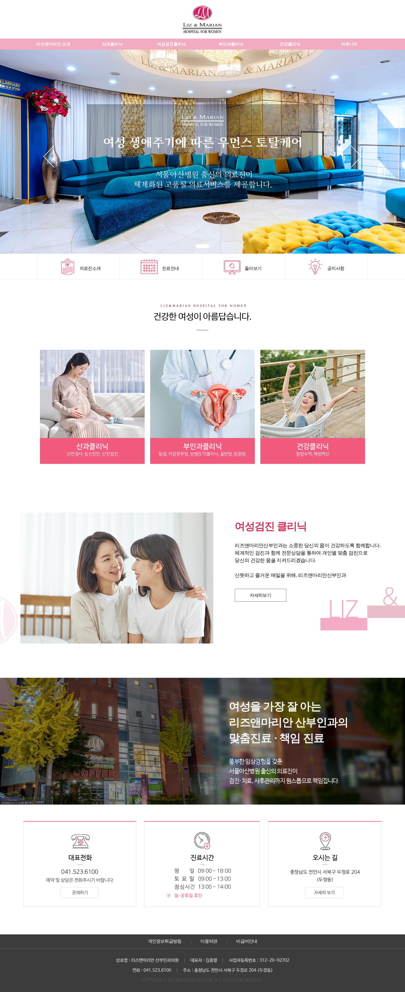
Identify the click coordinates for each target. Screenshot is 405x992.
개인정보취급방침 (165, 941)
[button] (202, 246)
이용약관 (208, 941)
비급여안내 (246, 941)
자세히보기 (260, 595)
